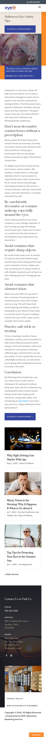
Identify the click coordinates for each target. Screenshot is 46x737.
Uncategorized (25, 564)
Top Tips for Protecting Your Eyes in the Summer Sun (21, 556)
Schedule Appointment (19, 29)
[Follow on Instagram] (11, 655)
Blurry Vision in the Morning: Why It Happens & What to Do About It (22, 504)
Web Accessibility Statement (22, 706)
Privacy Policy (15, 699)
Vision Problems (26, 463)
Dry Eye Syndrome (26, 512)
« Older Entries (12, 574)
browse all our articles (19, 76)
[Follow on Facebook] (6, 655)
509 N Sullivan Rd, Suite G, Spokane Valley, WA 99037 (17, 624)
